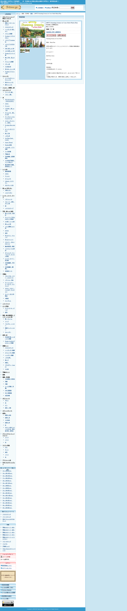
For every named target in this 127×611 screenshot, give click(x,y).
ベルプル (5, 544)
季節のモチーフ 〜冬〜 (9, 535)
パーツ (7, 440)
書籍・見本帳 (6, 377)
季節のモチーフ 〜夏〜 (9, 530)
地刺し (7, 362)
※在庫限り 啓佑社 (10, 379)
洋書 (6, 384)
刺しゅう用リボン (7, 188)
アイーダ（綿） (9, 92)
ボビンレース (6, 398)
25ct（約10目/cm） (7, 490)
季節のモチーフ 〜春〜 (9, 527)
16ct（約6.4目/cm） (8, 476)
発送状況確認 (5, 585)
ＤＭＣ (7, 103)
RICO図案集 (8, 393)
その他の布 (8, 66)
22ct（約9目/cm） (7, 488)
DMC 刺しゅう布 (9, 48)
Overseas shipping (6, 590)
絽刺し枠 (7, 422)
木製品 (7, 298)
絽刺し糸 (7, 417)
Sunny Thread (9, 142)
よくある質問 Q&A (7, 587)
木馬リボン (8, 190)
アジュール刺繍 (9, 61)
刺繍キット (6, 346)
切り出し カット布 (10, 69)
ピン (6, 405)
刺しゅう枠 (8, 224)
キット (7, 449)
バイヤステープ (9, 208)
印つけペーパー (9, 239)
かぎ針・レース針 (10, 221)
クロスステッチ (9, 27)
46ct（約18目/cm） (7, 508)
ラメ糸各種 (8, 151)
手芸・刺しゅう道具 (8, 211)
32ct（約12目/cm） (7, 498)
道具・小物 (8, 408)
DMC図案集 (8, 390)
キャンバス (6, 76)
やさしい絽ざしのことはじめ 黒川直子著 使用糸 (10, 429)
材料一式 (5, 335)
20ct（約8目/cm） (7, 485)
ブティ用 (7, 64)
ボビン (7, 400)
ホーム (18, 13)
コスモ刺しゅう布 (10, 51)
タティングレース (7, 411)
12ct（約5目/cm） (7, 471)
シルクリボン (8, 192)
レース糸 (5, 169)
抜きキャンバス (9, 82)
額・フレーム (8, 319)
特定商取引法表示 (7, 596)
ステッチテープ (7, 90)
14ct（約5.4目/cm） (8, 473)
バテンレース (8, 199)
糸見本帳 (7, 395)
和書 (6, 381)
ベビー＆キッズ (7, 541)
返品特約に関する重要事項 (53, 32)
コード (7, 437)
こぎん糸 (7, 136)
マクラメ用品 (6, 445)
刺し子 (7, 360)
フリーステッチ (7, 517)
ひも (6, 447)
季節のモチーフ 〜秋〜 (9, 532)
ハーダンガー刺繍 (10, 350)
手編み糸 (7, 154)
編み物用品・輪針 (10, 246)
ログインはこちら (7, 568)
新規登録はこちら (7, 565)
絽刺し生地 (8, 415)
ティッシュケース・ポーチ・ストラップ (10, 284)
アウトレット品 (7, 460)
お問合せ (48, 7)
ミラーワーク (6, 304)
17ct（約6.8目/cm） (8, 478)
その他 (7, 369)
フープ (7, 321)
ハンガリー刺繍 (9, 355)
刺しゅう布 (6, 21)
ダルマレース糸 (9, 185)
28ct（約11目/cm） (7, 493)
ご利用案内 (40, 7)
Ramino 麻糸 (8, 145)
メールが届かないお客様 (8, 592)
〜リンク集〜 (5, 598)
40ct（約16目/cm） (7, 505)
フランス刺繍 (8, 33)
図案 (4, 374)
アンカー (7, 106)
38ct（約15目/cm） (7, 503)
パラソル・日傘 (9, 280)
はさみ (7, 230)
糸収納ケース (8, 271)
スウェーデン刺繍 (10, 353)
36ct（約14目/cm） (7, 500)
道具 (6, 233)
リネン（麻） (8, 94)
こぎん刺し (8, 357)
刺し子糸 (7, 133)
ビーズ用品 (6, 306)
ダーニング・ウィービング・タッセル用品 (10, 254)
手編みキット (6, 372)
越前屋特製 (8, 171)
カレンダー (8, 332)
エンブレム (8, 301)
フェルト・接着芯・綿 (8, 87)
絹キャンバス (8, 84)
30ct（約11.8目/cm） (8, 495)
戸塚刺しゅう (6, 546)
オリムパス (8, 178)
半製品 (4, 274)
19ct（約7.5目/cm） (8, 483)
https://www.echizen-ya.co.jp (26, 3)
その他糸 (7, 420)
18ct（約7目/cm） (7, 480)
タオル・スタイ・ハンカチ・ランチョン (10, 290)
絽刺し (4, 413)
